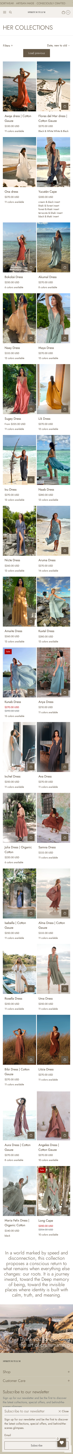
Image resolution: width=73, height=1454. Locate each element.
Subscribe (36, 1445)
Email (7, 1435)
